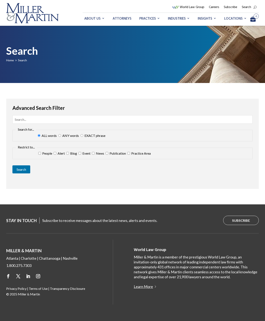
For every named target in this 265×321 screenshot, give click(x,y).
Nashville (70, 258)
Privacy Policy (16, 288)
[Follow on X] (18, 276)
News (99, 153)
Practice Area (141, 153)
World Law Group (192, 7)
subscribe (241, 220)
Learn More (143, 286)
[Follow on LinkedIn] (28, 276)
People (47, 153)
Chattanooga (49, 258)
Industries (177, 18)
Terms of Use (38, 288)
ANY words (71, 135)
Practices (147, 18)
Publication (117, 153)
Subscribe (230, 7)
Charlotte (28, 258)
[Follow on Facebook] (8, 276)
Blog (73, 153)
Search (246, 7)
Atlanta (12, 258)
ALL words (49, 135)
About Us (92, 18)
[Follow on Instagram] (38, 276)
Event (86, 153)
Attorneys (122, 18)
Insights (205, 18)
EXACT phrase (94, 135)
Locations (233, 18)
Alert (61, 153)
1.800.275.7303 (18, 265)
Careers (214, 7)
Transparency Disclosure (67, 288)
